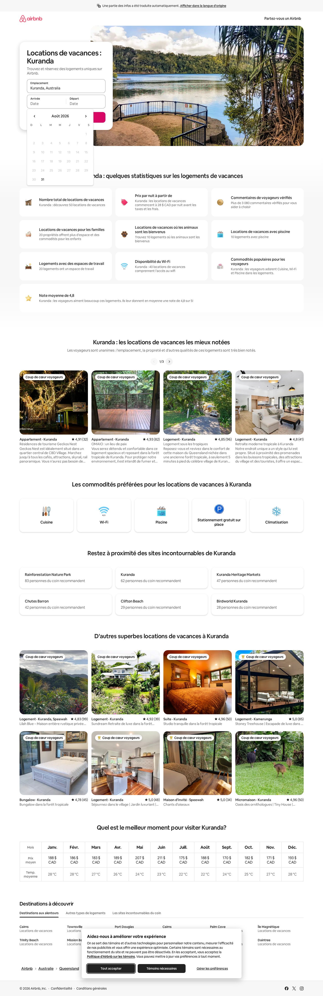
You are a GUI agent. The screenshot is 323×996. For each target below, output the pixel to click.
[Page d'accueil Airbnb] (31, 19)
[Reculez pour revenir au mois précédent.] (34, 116)
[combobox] (66, 88)
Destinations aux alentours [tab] (39, 913)
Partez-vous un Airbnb (282, 18)
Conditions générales (91, 988)
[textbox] (46, 103)
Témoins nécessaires (162, 968)
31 (42, 179)
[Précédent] (154, 361)
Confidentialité (61, 988)
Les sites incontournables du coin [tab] (137, 913)
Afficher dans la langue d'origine (203, 6)
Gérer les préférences (212, 968)
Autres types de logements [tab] (85, 913)
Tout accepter (111, 968)
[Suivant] (169, 361)
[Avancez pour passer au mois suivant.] (85, 116)
